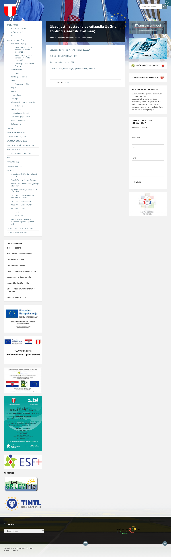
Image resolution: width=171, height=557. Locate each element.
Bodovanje (19, 106)
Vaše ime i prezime (140, 127)
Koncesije (14, 99)
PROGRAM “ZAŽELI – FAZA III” (21, 201)
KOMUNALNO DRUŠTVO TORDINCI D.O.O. (21, 145)
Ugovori (14, 91)
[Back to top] (164, 543)
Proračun (14, 80)
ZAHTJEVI (10, 128)
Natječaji (14, 88)
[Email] (85, 543)
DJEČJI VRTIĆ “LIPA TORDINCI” (18, 149)
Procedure (18, 73)
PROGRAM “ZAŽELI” (18, 208)
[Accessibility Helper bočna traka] (168, 3)
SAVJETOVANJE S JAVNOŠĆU (17, 141)
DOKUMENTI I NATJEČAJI (15, 40)
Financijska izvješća (22, 84)
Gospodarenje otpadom (19, 120)
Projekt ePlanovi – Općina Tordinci (23, 180)
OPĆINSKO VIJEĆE (17, 32)
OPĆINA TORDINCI (13, 25)
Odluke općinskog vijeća (19, 77)
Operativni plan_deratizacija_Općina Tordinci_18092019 (72, 68)
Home (52, 38)
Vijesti (17, 212)
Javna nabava (16, 95)
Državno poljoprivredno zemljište (23, 102)
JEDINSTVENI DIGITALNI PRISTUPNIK (20, 228)
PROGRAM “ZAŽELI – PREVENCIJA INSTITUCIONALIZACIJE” (23, 196)
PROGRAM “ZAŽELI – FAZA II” (21, 205)
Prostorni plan (16, 109)
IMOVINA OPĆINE (13, 162)
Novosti (68, 82)
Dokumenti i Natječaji (18, 44)
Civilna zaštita (16, 124)
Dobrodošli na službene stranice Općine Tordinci (74, 38)
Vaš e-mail (136, 137)
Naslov (135, 148)
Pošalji (137, 182)
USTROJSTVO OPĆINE (18, 28)
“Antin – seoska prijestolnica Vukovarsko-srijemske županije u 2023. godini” (25, 221)
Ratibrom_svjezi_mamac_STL (62, 62)
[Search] (164, 6)
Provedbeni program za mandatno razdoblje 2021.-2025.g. (23, 49)
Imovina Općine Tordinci (20, 113)
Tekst (134, 158)
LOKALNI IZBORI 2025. (15, 166)
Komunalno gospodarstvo (20, 117)
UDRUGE (10, 158)
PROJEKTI (10, 170)
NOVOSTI (14, 36)
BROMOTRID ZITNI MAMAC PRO (63, 56)
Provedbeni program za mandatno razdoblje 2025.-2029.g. (23, 57)
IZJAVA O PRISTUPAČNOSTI (16, 137)
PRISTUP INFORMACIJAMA (16, 132)
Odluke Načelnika (17, 69)
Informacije (19, 216)
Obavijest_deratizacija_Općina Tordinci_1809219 (70, 50)
